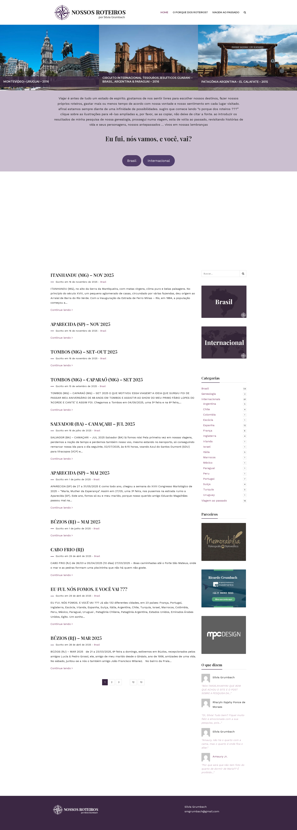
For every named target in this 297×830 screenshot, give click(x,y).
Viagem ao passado (225, 12)
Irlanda (208, 441)
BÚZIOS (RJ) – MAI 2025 (75, 521)
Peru (206, 473)
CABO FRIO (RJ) (67, 549)
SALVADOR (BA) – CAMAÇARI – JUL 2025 (93, 424)
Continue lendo (61, 310)
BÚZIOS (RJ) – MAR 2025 (76, 638)
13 (141, 682)
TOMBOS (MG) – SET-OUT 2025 (84, 352)
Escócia (208, 420)
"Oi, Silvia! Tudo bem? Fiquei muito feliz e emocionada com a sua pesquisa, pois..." (222, 719)
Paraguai (209, 468)
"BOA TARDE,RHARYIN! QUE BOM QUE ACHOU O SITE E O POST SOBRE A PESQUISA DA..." (221, 689)
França (207, 430)
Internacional (159, 161)
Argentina (209, 403)
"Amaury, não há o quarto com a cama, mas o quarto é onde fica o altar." (222, 744)
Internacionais (210, 399)
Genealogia (208, 393)
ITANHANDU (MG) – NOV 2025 (82, 275)
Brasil (131, 161)
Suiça (207, 484)
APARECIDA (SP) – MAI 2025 (80, 473)
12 (133, 682)
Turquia (208, 489)
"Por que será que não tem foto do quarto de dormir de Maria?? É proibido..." (222, 769)
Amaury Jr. (220, 756)
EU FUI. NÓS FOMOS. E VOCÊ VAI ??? (89, 589)
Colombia (209, 414)
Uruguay (209, 495)
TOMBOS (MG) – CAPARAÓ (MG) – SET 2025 (97, 379)
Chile (206, 409)
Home (164, 12)
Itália (206, 452)
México (207, 462)
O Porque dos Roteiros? (190, 12)
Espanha (208, 425)
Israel (207, 446)
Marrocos (209, 457)
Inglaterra (209, 435)
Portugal (208, 478)
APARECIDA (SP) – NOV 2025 (80, 324)
